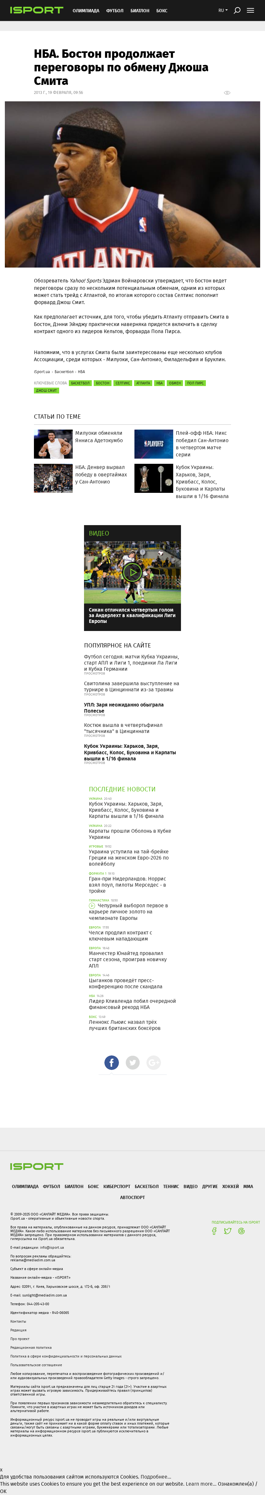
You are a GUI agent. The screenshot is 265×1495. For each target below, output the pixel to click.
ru (221, 10)
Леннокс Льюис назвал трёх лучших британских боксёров (125, 1025)
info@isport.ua (52, 1247)
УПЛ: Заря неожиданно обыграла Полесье (124, 707)
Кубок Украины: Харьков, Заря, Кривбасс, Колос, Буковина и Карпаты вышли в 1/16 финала (130, 752)
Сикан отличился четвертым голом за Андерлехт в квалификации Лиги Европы (132, 615)
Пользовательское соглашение (36, 1365)
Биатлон (140, 10)
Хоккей (230, 1186)
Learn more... (201, 1484)
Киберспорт (116, 1186)
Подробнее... (156, 1476)
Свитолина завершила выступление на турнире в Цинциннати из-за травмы (131, 686)
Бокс (161, 10)
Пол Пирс (195, 383)
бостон (102, 383)
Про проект (19, 1338)
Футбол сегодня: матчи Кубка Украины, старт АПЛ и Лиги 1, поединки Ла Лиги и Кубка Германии (131, 663)
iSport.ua (42, 371)
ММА (248, 1186)
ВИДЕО (191, 1186)
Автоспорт (132, 1197)
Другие (210, 1186)
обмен (175, 383)
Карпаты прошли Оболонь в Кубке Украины (130, 834)
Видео (99, 533)
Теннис (171, 1186)
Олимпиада (86, 10)
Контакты (18, 1321)
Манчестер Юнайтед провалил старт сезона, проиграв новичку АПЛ (128, 959)
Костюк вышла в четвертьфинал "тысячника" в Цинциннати (123, 728)
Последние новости (122, 789)
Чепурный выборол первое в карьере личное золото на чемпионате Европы (128, 911)
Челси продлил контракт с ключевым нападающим (120, 935)
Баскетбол (64, 371)
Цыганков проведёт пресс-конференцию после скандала (126, 983)
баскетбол (80, 383)
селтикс (123, 383)
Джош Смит (46, 390)
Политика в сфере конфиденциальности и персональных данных (66, 1356)
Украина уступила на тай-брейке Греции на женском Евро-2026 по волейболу (129, 858)
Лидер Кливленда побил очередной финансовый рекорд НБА (132, 1004)
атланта (143, 383)
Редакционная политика (31, 1347)
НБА (81, 371)
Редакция (18, 1330)
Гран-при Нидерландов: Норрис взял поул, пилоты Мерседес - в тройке (127, 885)
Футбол (114, 10)
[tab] (111, 1062)
